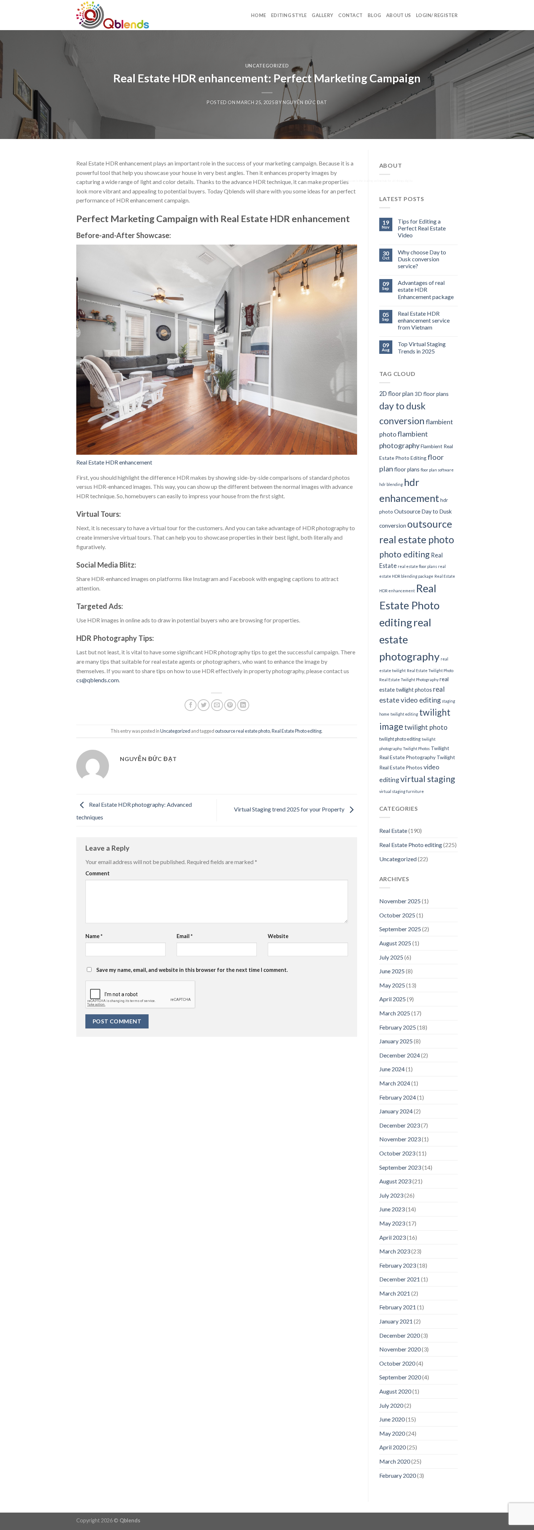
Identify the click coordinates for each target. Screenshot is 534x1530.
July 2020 (391, 1405)
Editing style (289, 15)
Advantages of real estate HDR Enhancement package (426, 289)
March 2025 (394, 1013)
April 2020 (392, 1447)
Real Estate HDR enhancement (114, 462)
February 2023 (397, 1265)
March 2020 (394, 1461)
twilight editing (404, 714)
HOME (258, 15)
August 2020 (395, 1391)
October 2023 (397, 1153)
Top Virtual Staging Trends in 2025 (422, 347)
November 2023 (400, 1139)
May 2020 (392, 1433)
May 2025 (392, 985)
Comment (97, 873)
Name (93, 936)
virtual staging (427, 778)
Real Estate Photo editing (296, 731)
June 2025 (392, 971)
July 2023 (391, 1195)
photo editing (404, 554)
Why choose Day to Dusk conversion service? (422, 259)
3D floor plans (431, 393)
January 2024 (396, 1111)
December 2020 (399, 1335)
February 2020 (397, 1475)
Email (185, 936)
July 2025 (391, 957)
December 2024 (399, 1055)
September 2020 (400, 1377)
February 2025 (397, 1027)
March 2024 (394, 1083)
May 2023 (392, 1223)
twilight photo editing (400, 739)
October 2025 (397, 915)
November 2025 (400, 900)
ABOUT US (398, 15)
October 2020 (397, 1363)
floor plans (407, 469)
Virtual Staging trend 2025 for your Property (289, 809)
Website (278, 936)
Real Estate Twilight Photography (408, 679)
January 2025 (396, 1041)
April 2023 (392, 1237)
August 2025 (395, 943)
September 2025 (400, 928)
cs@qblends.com (97, 679)
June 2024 (392, 1068)
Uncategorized (267, 66)
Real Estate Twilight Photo (430, 670)
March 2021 (394, 1293)
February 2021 (397, 1307)
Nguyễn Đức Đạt (305, 102)
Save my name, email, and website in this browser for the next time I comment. (192, 970)
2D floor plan (396, 393)
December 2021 (399, 1279)
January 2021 (396, 1321)
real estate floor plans (417, 566)
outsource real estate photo (242, 731)
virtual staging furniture (401, 791)
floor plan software (437, 469)
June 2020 (392, 1419)
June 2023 (392, 1209)
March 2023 (394, 1251)
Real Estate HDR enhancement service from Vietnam (424, 320)
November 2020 (400, 1349)
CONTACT (350, 15)
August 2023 (395, 1181)
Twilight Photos (416, 748)
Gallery (322, 15)
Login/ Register (437, 15)
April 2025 (392, 998)
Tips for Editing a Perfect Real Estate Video (422, 228)
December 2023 (399, 1125)
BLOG (374, 15)
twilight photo (426, 727)
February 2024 (397, 1097)
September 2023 (400, 1167)
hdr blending (391, 484)
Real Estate (393, 830)
